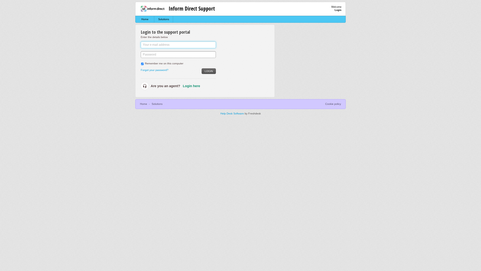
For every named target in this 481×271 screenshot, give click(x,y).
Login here (191, 86)
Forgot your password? (154, 70)
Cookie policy (333, 103)
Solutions (163, 19)
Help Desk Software (232, 113)
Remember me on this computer (164, 63)
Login (209, 71)
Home (144, 19)
